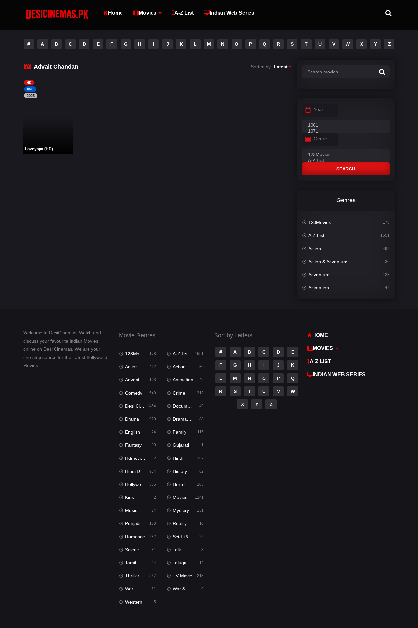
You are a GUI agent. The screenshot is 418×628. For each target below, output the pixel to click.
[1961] (345, 125)
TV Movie (182, 575)
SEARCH (345, 168)
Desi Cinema (138, 406)
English (132, 432)
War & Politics (187, 588)
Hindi (178, 458)
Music (131, 510)
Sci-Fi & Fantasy (188, 536)
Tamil (130, 562)
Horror (179, 484)
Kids (129, 497)
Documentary (187, 406)
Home (115, 13)
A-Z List (184, 13)
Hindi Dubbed (139, 471)
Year (318, 109)
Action (314, 248)
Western (133, 601)
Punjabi (132, 523)
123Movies (319, 222)
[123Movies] (345, 155)
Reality (180, 523)
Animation (318, 287)
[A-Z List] (345, 161)
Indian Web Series (232, 13)
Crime (179, 392)
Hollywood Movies (140, 484)
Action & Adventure (327, 261)
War (129, 588)
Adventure (319, 274)
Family (179, 432)
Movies (147, 13)
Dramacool (184, 419)
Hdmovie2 (135, 458)
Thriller (132, 575)
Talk (177, 549)
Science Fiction (140, 549)
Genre (320, 138)
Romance (135, 536)
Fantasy (133, 445)
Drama (132, 419)
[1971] (345, 131)
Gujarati (181, 445)
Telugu (179, 562)
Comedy (133, 392)
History (180, 471)
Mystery (181, 510)
